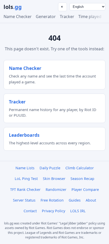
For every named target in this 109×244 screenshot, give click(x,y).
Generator (46, 16)
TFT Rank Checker (25, 189)
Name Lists (24, 167)
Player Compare (85, 189)
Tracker (67, 16)
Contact (30, 210)
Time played (89, 16)
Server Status (24, 200)
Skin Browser (54, 178)
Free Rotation (52, 200)
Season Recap (82, 178)
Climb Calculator (79, 167)
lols (13, 6)
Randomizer (56, 189)
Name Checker (18, 16)
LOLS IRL (78, 210)
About (91, 200)
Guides (75, 200)
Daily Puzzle (50, 167)
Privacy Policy (53, 210)
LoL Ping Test (26, 178)
